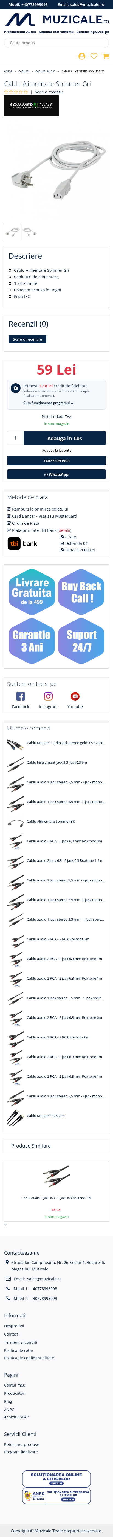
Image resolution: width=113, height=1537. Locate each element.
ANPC (9, 1409)
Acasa (8, 71)
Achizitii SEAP (16, 1417)
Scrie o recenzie (49, 92)
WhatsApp (58, 474)
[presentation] (4, 1225)
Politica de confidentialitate (29, 1357)
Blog (8, 1401)
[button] (56, 1478)
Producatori (15, 1393)
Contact (11, 1334)
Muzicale (43, 1530)
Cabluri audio (45, 71)
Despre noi (14, 1325)
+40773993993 (34, 4)
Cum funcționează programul (48, 402)
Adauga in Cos (64, 438)
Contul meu (15, 1385)
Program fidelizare (21, 1451)
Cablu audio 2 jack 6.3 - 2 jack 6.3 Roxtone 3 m (56, 1197)
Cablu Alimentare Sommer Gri (83, 71)
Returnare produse (21, 1444)
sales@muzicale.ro (87, 4)
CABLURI (23, 71)
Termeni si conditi (20, 1342)
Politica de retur (18, 1350)
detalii (64, 530)
